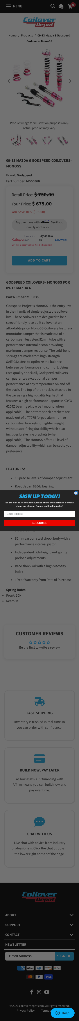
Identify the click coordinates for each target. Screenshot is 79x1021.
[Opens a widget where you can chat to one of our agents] (62, 1013)
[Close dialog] (76, 492)
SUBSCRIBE (39, 523)
